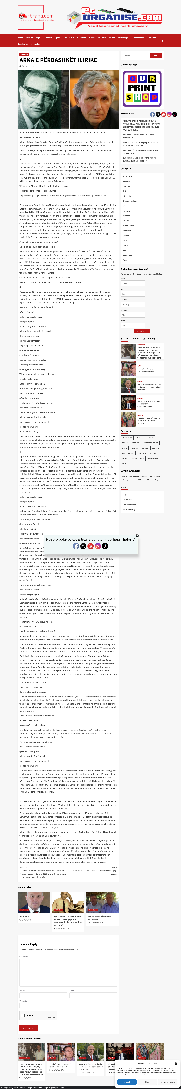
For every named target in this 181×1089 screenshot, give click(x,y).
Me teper (138, 37)
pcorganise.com (57, 1087)
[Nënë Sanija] (34, 902)
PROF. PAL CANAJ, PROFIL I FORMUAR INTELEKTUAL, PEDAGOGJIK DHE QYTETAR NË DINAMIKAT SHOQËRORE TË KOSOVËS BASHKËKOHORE (141, 125)
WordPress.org (129, 509)
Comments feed (129, 504)
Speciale (48, 37)
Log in (125, 495)
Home (20, 37)
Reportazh (81, 37)
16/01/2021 (28, 66)
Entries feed (128, 499)
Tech (124, 250)
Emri (123, 320)
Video (125, 260)
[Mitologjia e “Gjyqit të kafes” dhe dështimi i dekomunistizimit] (128, 402)
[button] (176, 1063)
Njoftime (126, 216)
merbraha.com (19, 1087)
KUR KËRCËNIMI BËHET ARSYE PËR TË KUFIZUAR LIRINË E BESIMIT (139, 159)
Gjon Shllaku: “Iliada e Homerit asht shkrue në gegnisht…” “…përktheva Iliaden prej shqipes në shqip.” (68, 921)
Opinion (58, 37)
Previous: (42, 872)
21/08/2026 (27, 1078)
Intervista (102, 37)
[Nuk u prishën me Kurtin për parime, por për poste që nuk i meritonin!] (128, 385)
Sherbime (152, 37)
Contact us (35, 44)
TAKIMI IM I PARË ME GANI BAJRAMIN (99, 918)
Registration (23, 44)
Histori (92, 37)
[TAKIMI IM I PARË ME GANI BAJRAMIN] (102, 902)
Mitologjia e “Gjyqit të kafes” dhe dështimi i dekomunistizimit (141, 151)
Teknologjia (123, 37)
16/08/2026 (96, 923)
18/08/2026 (27, 920)
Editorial (29, 37)
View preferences (168, 1082)
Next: (95, 870)
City (122, 289)
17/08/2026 (61, 929)
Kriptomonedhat (130, 201)
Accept (127, 1082)
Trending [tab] (150, 338)
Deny (147, 1082)
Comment (24, 956)
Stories (125, 245)
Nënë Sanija (24, 916)
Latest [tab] (126, 338)
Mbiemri (124, 310)
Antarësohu (142, 331)
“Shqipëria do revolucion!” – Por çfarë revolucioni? (138, 136)
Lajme (38, 37)
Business (126, 181)
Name (22, 990)
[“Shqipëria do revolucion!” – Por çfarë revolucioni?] (128, 368)
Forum (112, 37)
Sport (125, 240)
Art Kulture (69, 37)
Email (72, 990)
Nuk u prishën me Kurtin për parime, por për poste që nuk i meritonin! (141, 143)
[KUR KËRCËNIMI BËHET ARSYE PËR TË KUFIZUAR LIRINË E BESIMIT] (128, 419)
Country (124, 299)
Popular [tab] (137, 338)
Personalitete (128, 225)
